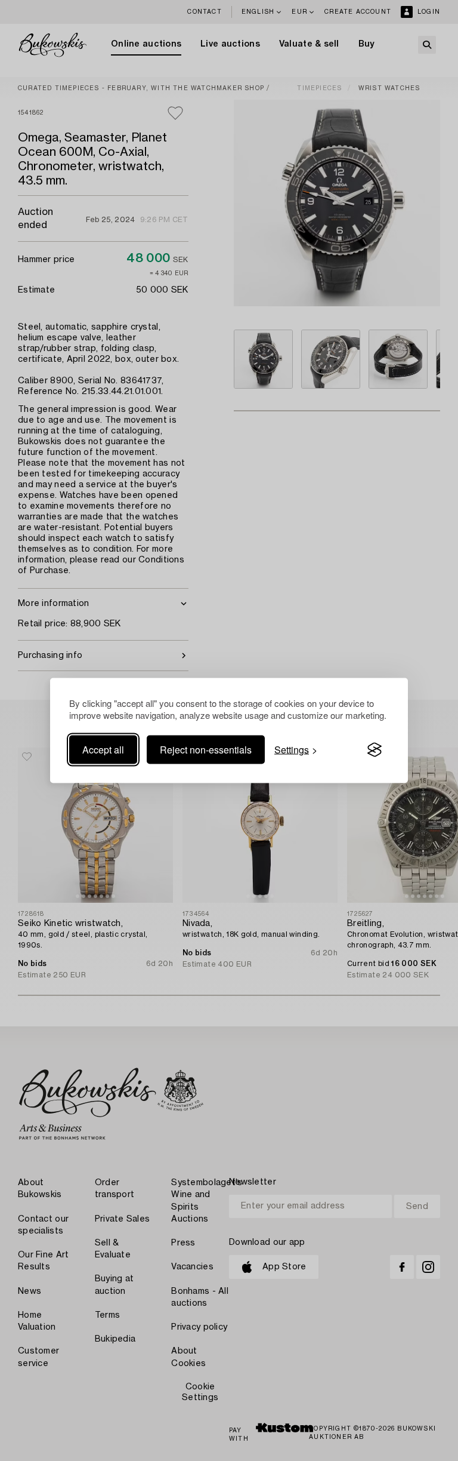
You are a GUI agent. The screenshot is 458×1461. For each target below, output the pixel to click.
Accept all (103, 749)
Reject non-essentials (206, 749)
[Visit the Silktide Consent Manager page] (374, 750)
